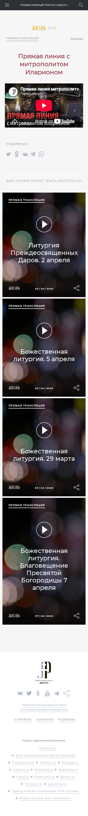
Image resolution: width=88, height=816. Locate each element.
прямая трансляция (27, 200)
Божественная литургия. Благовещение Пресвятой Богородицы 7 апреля (44, 569)
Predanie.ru (44, 769)
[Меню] (7, 5)
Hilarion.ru (47, 748)
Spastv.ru (67, 776)
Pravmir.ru (48, 762)
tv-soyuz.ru (33, 784)
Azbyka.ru (21, 769)
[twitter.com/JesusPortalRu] (29, 693)
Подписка (66, 719)
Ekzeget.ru (70, 762)
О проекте (23, 719)
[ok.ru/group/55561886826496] (38, 693)
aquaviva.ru (57, 784)
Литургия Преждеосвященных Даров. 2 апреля (44, 253)
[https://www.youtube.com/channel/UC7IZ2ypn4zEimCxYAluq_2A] (47, 693)
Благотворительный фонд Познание (46, 755)
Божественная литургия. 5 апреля (44, 355)
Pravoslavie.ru (23, 762)
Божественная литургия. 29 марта (44, 454)
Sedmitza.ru (68, 769)
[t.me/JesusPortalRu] (56, 693)
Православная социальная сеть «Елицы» (45, 791)
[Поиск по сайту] (81, 5)
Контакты (45, 719)
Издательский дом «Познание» (46, 798)
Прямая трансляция (22, 38)
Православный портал (44, 5)
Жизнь (40, 28)
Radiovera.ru (45, 776)
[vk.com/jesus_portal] (20, 693)
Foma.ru (22, 776)
